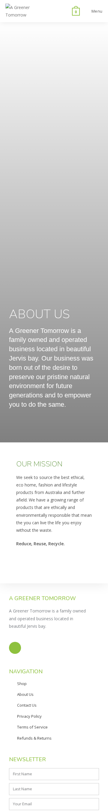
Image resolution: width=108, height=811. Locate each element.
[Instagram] (15, 648)
